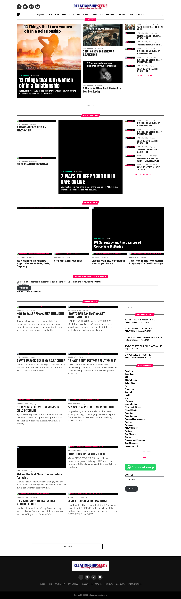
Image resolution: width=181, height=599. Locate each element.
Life (49, 14)
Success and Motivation (135, 440)
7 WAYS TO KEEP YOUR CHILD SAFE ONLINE (143, 346)
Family (127, 386)
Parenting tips (131, 416)
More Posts (67, 546)
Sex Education (131, 434)
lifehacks (129, 401)
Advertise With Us (137, 14)
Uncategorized (131, 446)
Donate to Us (98, 14)
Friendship (129, 389)
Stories (128, 437)
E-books (86, 14)
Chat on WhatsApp (143, 467)
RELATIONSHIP (60, 14)
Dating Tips (130, 383)
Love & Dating (131, 404)
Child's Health (131, 380)
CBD (127, 377)
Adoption (129, 371)
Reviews (128, 431)
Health (128, 395)
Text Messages (74, 14)
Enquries (40, 14)
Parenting (129, 413)
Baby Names (122, 14)
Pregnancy (110, 14)
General (128, 392)
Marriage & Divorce (133, 407)
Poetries (128, 422)
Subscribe (23, 288)
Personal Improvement (135, 419)
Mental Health (131, 410)
